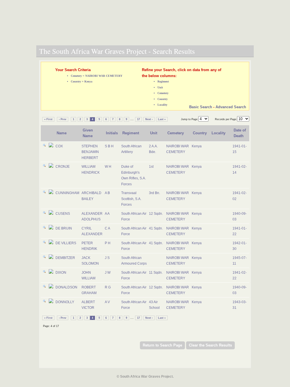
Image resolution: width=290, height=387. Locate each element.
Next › (149, 119)
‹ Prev (62, 119)
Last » (162, 119)
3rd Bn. (154, 193)
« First (48, 119)
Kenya (197, 146)
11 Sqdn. (156, 272)
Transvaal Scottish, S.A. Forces (131, 198)
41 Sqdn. (156, 228)
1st (151, 166)
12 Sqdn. (156, 213)
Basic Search (200, 107)
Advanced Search (231, 107)
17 (138, 119)
